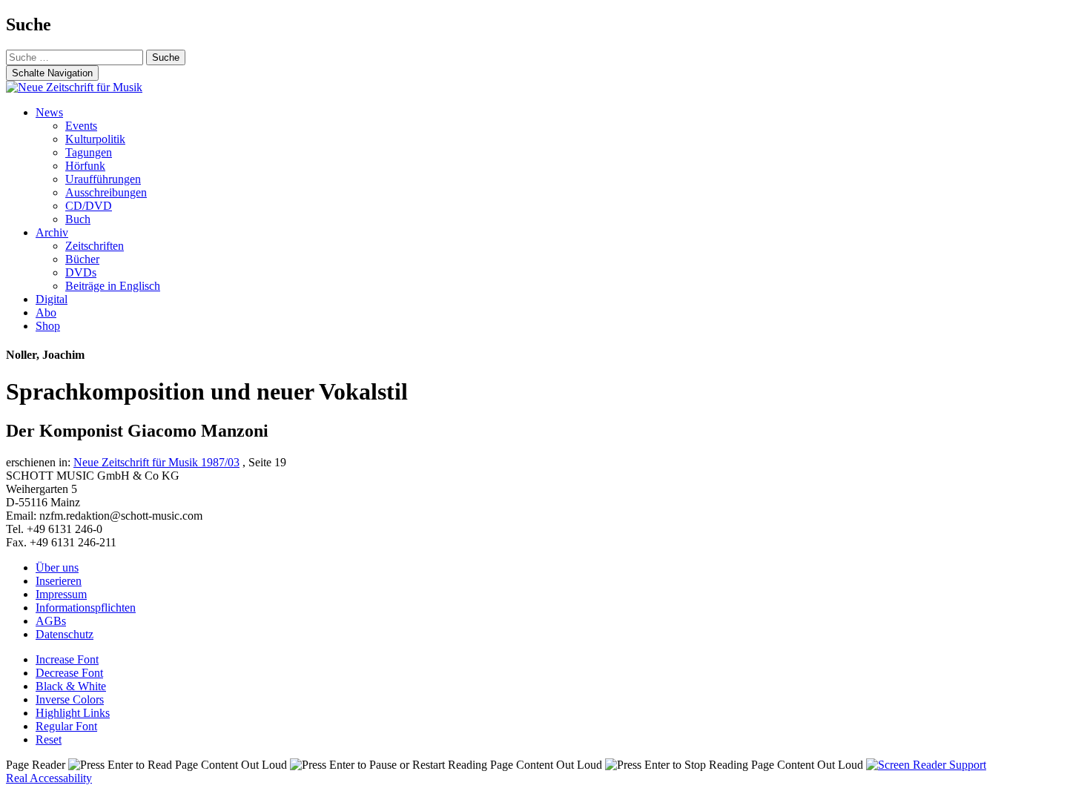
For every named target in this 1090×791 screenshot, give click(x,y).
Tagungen (88, 152)
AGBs (51, 621)
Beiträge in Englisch (112, 285)
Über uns (57, 567)
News (49, 112)
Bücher (82, 259)
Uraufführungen (103, 179)
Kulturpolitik (95, 139)
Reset (49, 739)
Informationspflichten (86, 607)
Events (81, 125)
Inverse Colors (70, 699)
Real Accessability (49, 778)
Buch (77, 219)
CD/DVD (88, 205)
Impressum (61, 594)
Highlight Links (73, 712)
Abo (46, 312)
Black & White (71, 686)
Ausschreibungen (106, 192)
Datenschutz (64, 634)
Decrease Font (69, 672)
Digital (51, 299)
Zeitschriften (94, 245)
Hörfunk (85, 165)
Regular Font (66, 726)
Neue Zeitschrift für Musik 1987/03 (156, 462)
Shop (48, 326)
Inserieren (59, 581)
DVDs (80, 272)
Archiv (52, 232)
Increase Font (67, 659)
